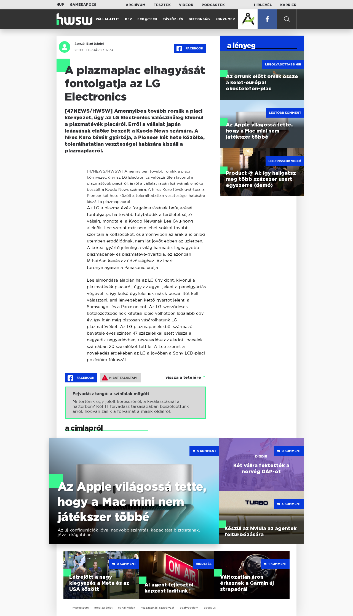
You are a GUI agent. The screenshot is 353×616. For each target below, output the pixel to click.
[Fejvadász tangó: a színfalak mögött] (135, 402)
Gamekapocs (83, 4)
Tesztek (162, 5)
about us (210, 607)
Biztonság (199, 19)
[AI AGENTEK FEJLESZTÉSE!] (248, 19)
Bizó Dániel (95, 44)
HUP (60, 4)
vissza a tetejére (183, 378)
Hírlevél (263, 5)
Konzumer (225, 19)
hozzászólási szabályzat (157, 607)
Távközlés (173, 19)
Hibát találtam (123, 378)
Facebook (194, 48)
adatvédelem (189, 607)
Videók (186, 5)
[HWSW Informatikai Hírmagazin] (74, 19)
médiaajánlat (103, 607)
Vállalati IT (107, 19)
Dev (128, 19)
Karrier (288, 5)
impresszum (80, 607)
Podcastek (213, 5)
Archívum (135, 5)
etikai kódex (126, 607)
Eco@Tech (147, 19)
